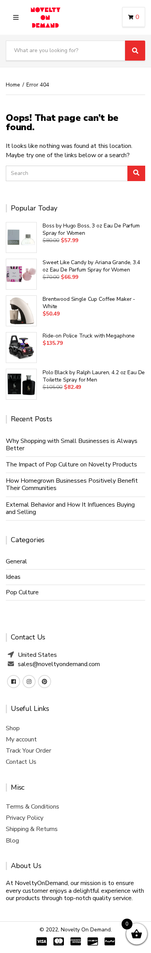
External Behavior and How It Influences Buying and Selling (70, 508)
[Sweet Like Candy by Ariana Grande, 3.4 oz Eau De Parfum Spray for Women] (21, 274)
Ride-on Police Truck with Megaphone (89, 335)
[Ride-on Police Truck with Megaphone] (21, 347)
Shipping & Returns (32, 829)
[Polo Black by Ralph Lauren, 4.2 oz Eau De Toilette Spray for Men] (21, 384)
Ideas (13, 577)
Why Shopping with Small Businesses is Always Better (71, 445)
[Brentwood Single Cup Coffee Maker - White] (21, 310)
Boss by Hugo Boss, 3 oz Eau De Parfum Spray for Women (91, 229)
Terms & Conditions (32, 806)
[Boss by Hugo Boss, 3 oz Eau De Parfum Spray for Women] (21, 237)
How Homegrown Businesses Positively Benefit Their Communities (72, 484)
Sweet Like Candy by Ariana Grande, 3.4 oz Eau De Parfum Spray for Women (91, 266)
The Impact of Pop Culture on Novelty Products (71, 464)
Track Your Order (28, 750)
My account (21, 739)
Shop (13, 728)
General (16, 561)
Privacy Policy (24, 818)
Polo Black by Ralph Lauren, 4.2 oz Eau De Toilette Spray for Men (94, 376)
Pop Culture (22, 592)
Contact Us (21, 762)
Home (13, 84)
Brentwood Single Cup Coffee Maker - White (89, 302)
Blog (12, 840)
